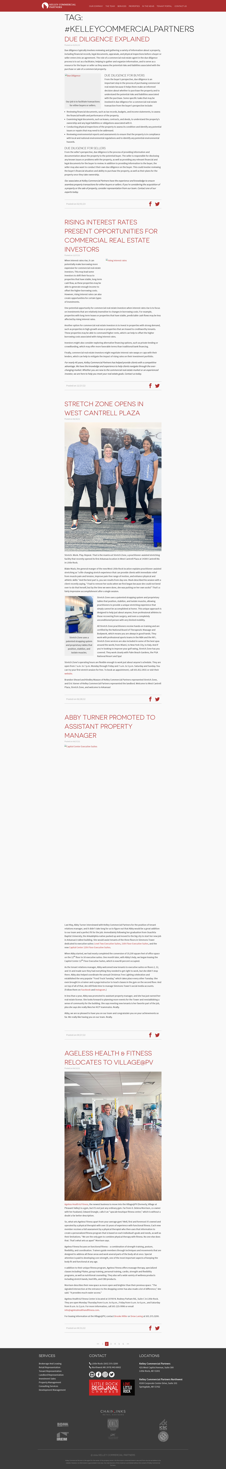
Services (121, 6)
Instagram (100, 989)
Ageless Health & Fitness (76, 1204)
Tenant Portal (164, 6)
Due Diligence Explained (107, 39)
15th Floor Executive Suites (135, 943)
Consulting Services (48, 1386)
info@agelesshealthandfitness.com (82, 1310)
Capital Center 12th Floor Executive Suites (89, 947)
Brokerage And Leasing (50, 1363)
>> (128, 1343)
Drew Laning (137, 1316)
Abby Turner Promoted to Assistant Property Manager (110, 726)
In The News (148, 6)
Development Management (52, 1390)
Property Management (50, 1382)
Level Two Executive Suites (107, 943)
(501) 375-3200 (111, 1363)
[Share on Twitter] (156, 202)
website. (69, 673)
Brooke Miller (120, 1316)
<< (98, 1343)
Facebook (86, 989)
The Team (110, 6)
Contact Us (181, 6)
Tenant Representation (50, 1371)
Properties (134, 6)
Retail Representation (49, 1367)
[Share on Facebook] (149, 202)
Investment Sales (47, 1378)
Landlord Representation (51, 1374)
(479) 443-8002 (114, 1367)
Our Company (96, 6)
